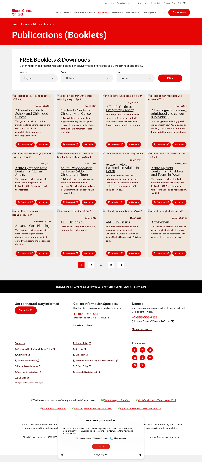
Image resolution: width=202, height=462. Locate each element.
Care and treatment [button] (83, 12)
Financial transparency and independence (95, 360)
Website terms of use (26, 360)
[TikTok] (142, 357)
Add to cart (43, 144)
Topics (63, 72)
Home (14, 24)
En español (176, 3)
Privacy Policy (81, 343)
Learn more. (140, 286)
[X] (150, 350)
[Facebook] (134, 350)
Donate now (179, 12)
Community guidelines (27, 372)
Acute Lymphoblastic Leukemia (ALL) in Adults (31, 171)
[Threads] (134, 365)
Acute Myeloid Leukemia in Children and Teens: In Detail (167, 171)
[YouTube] (150, 357)
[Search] (163, 12)
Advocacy (142, 3)
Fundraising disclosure (27, 366)
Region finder (156, 3)
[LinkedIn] (134, 357)
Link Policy (80, 354)
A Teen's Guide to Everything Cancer (119, 108)
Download (25, 144)
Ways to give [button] (148, 12)
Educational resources (43, 24)
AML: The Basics (118, 222)
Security (79, 349)
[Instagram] (142, 350)
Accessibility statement (86, 372)
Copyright (22, 354)
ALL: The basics (72, 222)
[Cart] (184, 3)
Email (90, 325)
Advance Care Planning (32, 226)
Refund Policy (81, 366)
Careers (167, 3)
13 (112, 266)
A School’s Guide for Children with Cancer (76, 112)
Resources (25, 24)
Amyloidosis (160, 222)
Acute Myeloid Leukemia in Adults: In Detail (122, 167)
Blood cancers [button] (62, 12)
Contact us (20, 343)
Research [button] (116, 12)
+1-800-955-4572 (86, 314)
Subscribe (24, 310)
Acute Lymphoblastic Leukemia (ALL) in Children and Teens (76, 171)
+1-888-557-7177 (144, 317)
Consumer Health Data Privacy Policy (34, 349)
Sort (118, 72)
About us (108, 3)
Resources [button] (102, 12)
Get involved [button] (131, 12)
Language (23, 72)
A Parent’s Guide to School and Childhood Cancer (31, 113)
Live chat (78, 325)
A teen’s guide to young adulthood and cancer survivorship (169, 113)
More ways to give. (142, 329)
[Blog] (142, 365)
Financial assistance (125, 3)
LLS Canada (21, 377)
